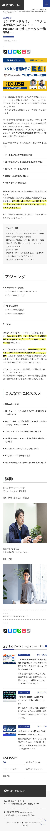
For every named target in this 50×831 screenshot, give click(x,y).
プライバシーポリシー (14, 822)
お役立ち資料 (10, 815)
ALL (4, 762)
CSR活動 (6, 776)
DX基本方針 (24, 825)
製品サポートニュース (34, 769)
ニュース (41, 9)
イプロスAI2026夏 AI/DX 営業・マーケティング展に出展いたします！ (31, 700)
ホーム (33, 9)
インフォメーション (33, 762)
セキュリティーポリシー (32, 822)
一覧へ (40, 646)
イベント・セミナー (10, 769)
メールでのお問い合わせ (27, 815)
